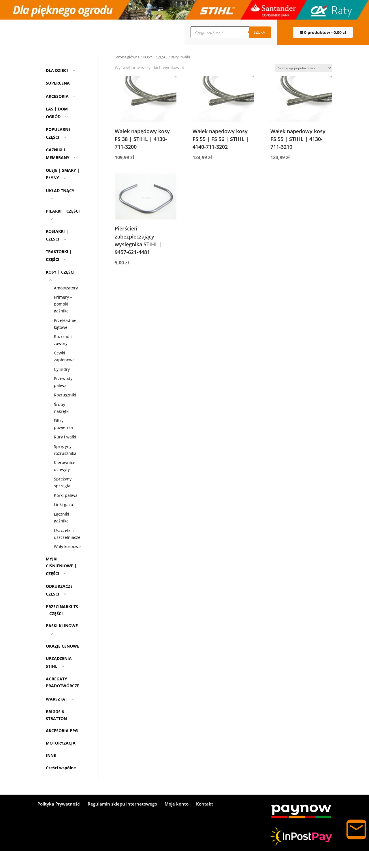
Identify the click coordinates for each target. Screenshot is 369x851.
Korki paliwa (66, 495)
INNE (51, 755)
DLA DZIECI (57, 70)
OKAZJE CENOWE (62, 646)
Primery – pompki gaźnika (63, 304)
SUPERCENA (133, 32)
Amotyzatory (66, 288)
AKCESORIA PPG (62, 730)
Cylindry (62, 369)
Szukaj (260, 32)
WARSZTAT (56, 699)
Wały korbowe (67, 546)
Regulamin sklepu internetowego (122, 804)
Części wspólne (61, 767)
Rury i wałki (65, 437)
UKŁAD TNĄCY (60, 190)
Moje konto (66, 32)
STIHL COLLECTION (92, 32)
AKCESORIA (57, 96)
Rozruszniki (65, 395)
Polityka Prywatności (58, 804)
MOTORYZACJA (61, 743)
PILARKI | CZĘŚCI (63, 211)
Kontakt (46, 32)
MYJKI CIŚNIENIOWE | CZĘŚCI (61, 566)
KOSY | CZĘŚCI (155, 57)
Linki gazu (63, 504)
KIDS (115, 32)
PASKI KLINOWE (62, 625)
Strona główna (127, 57)
